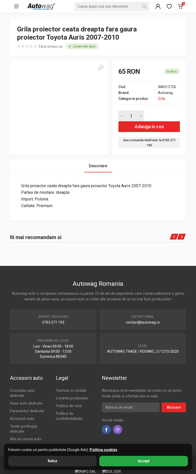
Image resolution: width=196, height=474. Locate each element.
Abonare (174, 407)
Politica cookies (103, 450)
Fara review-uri (51, 46)
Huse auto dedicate (26, 403)
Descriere (98, 165)
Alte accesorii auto (26, 439)
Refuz (52, 461)
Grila (161, 99)
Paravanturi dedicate (27, 411)
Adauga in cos (149, 126)
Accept (144, 461)
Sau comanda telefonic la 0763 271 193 (149, 142)
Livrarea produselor (72, 398)
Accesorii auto (22, 418)
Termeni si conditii (71, 390)
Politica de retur (69, 406)
